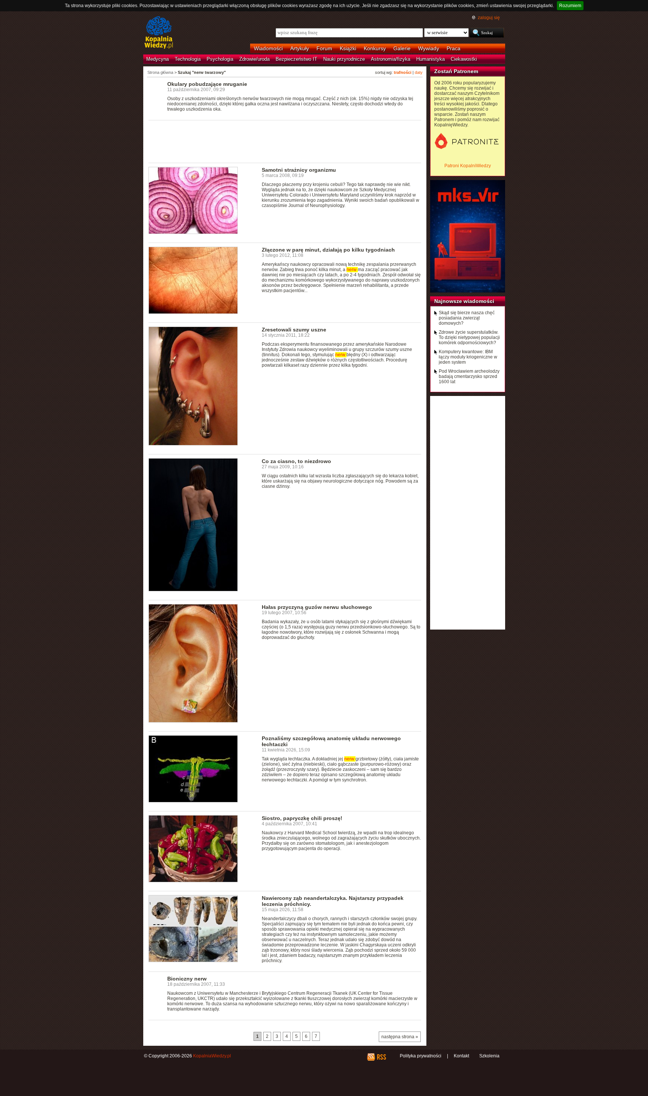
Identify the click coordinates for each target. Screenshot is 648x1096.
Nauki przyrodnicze (344, 59)
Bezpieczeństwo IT (296, 59)
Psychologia (220, 59)
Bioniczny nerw (187, 979)
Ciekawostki (464, 59)
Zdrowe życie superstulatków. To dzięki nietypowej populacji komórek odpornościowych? (469, 337)
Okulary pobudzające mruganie (207, 84)
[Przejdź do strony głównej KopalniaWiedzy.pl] (158, 33)
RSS (381, 1057)
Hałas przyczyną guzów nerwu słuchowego (317, 607)
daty (419, 72)
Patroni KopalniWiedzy (467, 165)
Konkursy (375, 48)
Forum (324, 48)
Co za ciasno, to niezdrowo (296, 461)
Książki (348, 48)
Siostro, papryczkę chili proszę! (302, 818)
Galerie (402, 48)
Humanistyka (430, 59)
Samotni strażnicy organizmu (299, 170)
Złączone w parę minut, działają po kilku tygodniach (328, 250)
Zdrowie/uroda (254, 59)
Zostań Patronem (456, 71)
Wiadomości (268, 48)
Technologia (188, 59)
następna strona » (399, 1036)
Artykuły (299, 48)
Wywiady (428, 48)
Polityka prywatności (420, 1056)
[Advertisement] (285, 141)
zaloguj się (489, 17)
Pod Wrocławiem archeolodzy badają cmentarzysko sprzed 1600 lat (469, 376)
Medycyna (157, 59)
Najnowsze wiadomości (464, 301)
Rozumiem (570, 5)
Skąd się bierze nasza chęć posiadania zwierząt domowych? (467, 318)
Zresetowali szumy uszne (294, 330)
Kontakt (461, 1056)
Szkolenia (489, 1056)
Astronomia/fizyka (390, 59)
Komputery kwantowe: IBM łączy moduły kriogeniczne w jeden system (468, 357)
